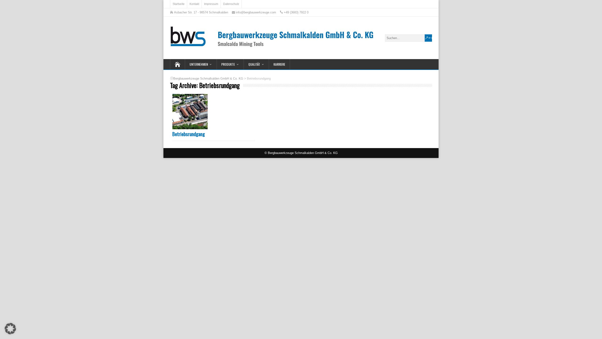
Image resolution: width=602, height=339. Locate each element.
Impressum (211, 4)
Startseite (179, 4)
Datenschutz (231, 4)
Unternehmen (199, 64)
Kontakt (194, 4)
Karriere (279, 64)
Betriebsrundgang (188, 133)
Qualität (254, 64)
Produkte (228, 64)
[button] (10, 328)
